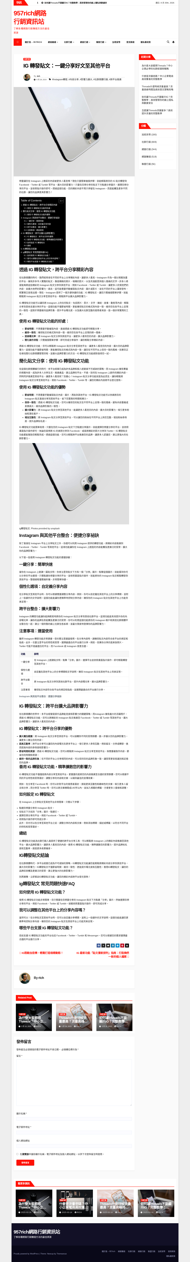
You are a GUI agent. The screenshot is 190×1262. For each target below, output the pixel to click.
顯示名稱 (21, 1113)
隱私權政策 (146, 42)
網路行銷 (84, 42)
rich (38, 76)
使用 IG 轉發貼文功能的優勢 (38, 214)
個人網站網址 (23, 1141)
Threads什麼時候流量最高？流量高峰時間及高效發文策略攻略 (115, 1207)
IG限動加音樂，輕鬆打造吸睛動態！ (42, 953)
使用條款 (130, 42)
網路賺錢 (52, 42)
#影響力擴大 (86, 79)
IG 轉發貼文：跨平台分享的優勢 (40, 236)
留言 (19, 1056)
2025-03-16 (26, 1212)
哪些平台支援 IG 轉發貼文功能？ (40, 261)
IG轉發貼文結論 (30, 249)
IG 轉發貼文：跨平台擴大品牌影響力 (39, 233)
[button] (168, 42)
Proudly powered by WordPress (27, 1254)
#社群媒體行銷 (100, 79)
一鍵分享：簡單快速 (35, 221)
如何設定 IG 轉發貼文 (36, 243)
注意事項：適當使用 (35, 230)
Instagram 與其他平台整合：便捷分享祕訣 (41, 218)
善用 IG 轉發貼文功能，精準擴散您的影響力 (45, 240)
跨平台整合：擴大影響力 (37, 227)
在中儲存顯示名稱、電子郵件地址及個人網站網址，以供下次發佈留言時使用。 (62, 1154)
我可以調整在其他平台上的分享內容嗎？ (43, 258)
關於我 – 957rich (33, 42)
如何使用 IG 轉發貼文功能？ (38, 255)
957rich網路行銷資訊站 (37, 1231)
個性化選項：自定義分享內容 (39, 224)
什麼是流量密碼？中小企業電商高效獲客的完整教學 (73, 1207)
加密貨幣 (116, 42)
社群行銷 (68, 42)
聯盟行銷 (100, 42)
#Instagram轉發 (59, 79)
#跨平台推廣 (115, 79)
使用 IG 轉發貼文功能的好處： (39, 208)
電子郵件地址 (23, 1127)
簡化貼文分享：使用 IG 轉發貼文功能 (39, 211)
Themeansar (61, 1254)
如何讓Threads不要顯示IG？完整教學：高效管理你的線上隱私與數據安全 (157, 100)
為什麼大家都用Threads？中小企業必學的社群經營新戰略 (33, 1207)
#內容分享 (74, 79)
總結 (29, 245)
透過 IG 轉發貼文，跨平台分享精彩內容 (40, 205)
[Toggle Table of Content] (60, 200)
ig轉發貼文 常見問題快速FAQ (35, 252)
